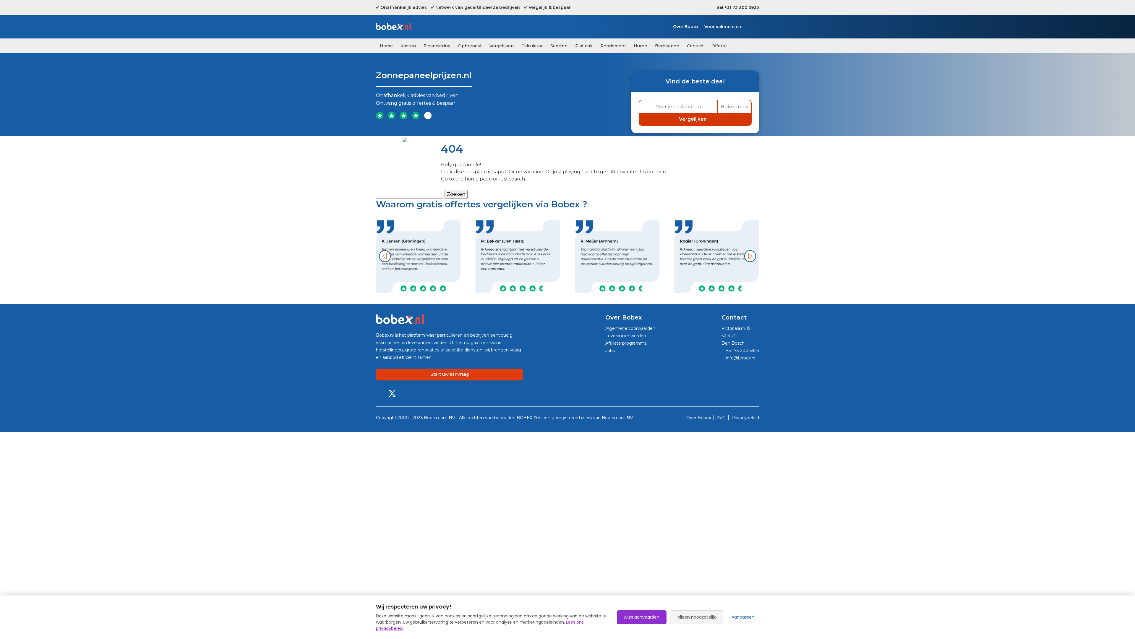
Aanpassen (743, 617)
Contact (695, 46)
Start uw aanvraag (450, 374)
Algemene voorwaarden (630, 328)
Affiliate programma (626, 343)
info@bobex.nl (740, 358)
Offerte (719, 46)
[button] (385, 256)
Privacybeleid (745, 417)
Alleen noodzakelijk (696, 617)
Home (386, 46)
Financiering (437, 46)
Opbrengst (470, 46)
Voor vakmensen (722, 26)
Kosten (408, 46)
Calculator (532, 46)
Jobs (610, 350)
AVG (722, 417)
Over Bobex (685, 26)
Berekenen (667, 46)
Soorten (559, 46)
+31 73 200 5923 (742, 350)
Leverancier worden (625, 335)
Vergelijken (501, 46)
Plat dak (584, 46)
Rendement (613, 46)
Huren (640, 46)
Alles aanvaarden (641, 617)
